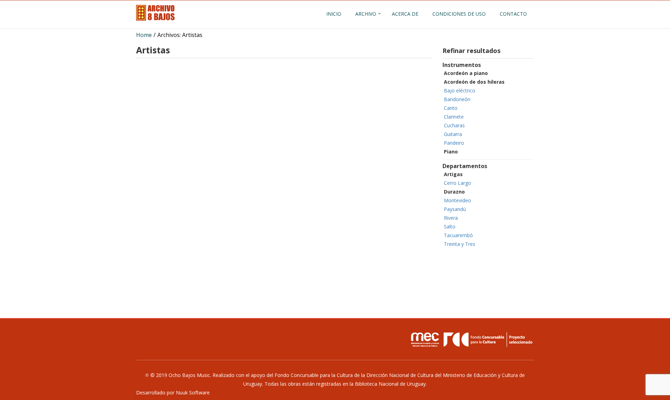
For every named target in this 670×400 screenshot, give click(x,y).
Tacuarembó (458, 235)
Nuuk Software (193, 392)
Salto (449, 226)
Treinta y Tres (459, 244)
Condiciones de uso (459, 13)
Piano (451, 151)
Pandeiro (454, 142)
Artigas (453, 174)
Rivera (451, 217)
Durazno (454, 191)
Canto (450, 108)
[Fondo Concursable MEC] (471, 339)
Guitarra (453, 134)
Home (144, 35)
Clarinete (454, 116)
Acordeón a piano (466, 73)
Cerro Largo (457, 183)
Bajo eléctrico (459, 90)
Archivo (365, 13)
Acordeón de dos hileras (474, 81)
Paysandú (455, 209)
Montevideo (457, 200)
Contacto (513, 13)
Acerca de (405, 13)
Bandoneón (457, 99)
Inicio (333, 13)
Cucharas (454, 125)
